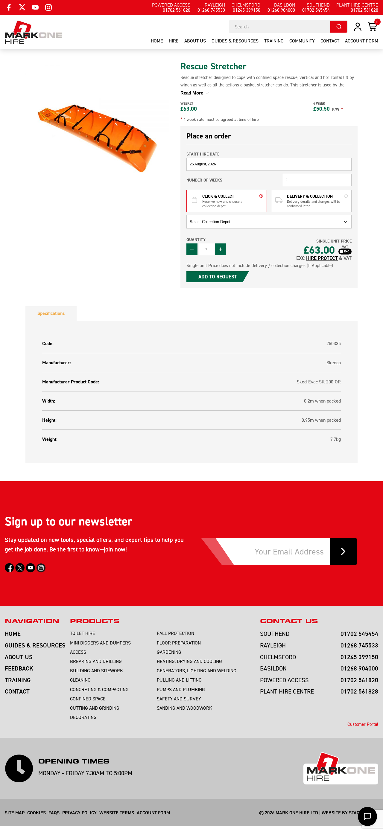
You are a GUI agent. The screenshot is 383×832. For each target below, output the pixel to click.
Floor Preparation (179, 643)
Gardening (169, 652)
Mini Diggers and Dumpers (100, 643)
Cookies (36, 813)
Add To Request (217, 276)
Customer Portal (362, 724)
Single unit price (334, 241)
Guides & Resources (235, 41)
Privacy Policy (79, 813)
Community (302, 41)
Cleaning (80, 680)
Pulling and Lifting (179, 680)
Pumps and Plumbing (181, 689)
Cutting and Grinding (94, 708)
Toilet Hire (82, 633)
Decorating (83, 717)
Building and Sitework (96, 670)
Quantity (196, 239)
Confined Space (88, 699)
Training (274, 41)
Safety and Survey (179, 699)
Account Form (153, 813)
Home (157, 41)
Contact (329, 41)
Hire (174, 41)
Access (78, 652)
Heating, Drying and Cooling (189, 661)
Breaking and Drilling (96, 661)
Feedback (19, 668)
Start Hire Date (202, 154)
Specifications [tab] (51, 313)
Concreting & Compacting (99, 689)
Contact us (289, 621)
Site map (15, 813)
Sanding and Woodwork (184, 708)
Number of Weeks (204, 180)
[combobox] (288, 26)
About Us (195, 41)
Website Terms (116, 813)
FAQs (54, 813)
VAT (345, 247)
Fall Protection (175, 633)
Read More (192, 92)
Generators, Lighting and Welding (196, 670)
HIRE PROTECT (322, 258)
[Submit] (338, 26)
